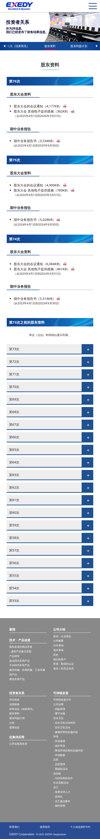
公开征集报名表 (18, 743)
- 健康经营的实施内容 (65, 732)
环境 (55, 736)
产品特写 (14, 656)
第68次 (14, 412)
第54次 (14, 588)
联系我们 (14, 827)
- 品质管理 (59, 764)
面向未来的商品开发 (20, 646)
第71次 (14, 374)
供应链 (57, 773)
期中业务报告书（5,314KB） (35, 298)
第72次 (14, 361)
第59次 (14, 525)
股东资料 (50, 46)
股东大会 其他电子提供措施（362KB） (42, 111)
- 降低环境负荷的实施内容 (68, 750)
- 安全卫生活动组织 (64, 722)
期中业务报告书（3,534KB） (35, 141)
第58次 (14, 537)
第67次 (14, 424)
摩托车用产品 (17, 679)
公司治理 (58, 704)
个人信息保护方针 (80, 827)
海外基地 (58, 650)
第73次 (14, 349)
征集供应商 (16, 737)
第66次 (14, 437)
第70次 (14, 386)
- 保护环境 (59, 745)
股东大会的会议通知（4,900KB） (38, 185)
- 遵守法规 (59, 713)
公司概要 (58, 640)
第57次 (14, 550)
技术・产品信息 (19, 640)
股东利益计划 (78, 46)
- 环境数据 (59, 755)
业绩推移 (14, 704)
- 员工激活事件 (61, 801)
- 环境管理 (59, 741)
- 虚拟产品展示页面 (20, 651)
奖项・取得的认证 (63, 663)
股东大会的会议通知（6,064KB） (38, 264)
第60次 (14, 512)
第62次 (14, 487)
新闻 (12, 629)
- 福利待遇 (59, 805)
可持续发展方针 (62, 699)
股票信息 (14, 727)
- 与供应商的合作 (63, 778)
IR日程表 (14, 699)
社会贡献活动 (61, 782)
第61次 (14, 500)
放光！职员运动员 (63, 668)
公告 (11, 722)
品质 (55, 759)
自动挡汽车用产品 (19, 660)
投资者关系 (16, 693)
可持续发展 (60, 693)
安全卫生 (58, 718)
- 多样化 (58, 796)
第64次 (14, 462)
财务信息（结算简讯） (15, 46)
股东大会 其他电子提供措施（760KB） (42, 190)
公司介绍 (59, 629)
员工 (55, 787)
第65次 (14, 449)
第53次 (14, 600)
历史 (55, 654)
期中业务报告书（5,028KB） (35, 219)
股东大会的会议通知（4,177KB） (38, 106)
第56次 (14, 563)
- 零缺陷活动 (60, 769)
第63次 (14, 475)
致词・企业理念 (62, 636)
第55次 (14, 575)
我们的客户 (59, 659)
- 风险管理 (59, 709)
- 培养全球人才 (61, 792)
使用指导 (45, 827)
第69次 (14, 399)
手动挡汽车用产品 (19, 665)
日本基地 (58, 645)
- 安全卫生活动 (61, 727)
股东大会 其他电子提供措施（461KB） (42, 269)
